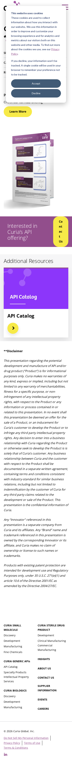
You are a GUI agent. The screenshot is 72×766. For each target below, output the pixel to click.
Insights (44, 659)
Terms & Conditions (16, 747)
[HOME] (5, 36)
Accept (36, 83)
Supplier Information (47, 688)
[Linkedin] (5, 754)
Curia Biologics (15, 690)
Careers (43, 708)
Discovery (10, 635)
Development (12, 641)
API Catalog (11, 666)
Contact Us (46, 677)
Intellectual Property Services (16, 679)
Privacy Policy (12, 743)
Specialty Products (15, 672)
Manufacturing (13, 646)
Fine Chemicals (13, 652)
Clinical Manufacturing (52, 641)
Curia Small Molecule (12, 627)
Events (42, 699)
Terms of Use (32, 743)
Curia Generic (17, 661)
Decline (36, 93)
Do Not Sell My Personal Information (26, 738)
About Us (44, 668)
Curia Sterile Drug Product (51, 627)
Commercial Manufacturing (47, 648)
